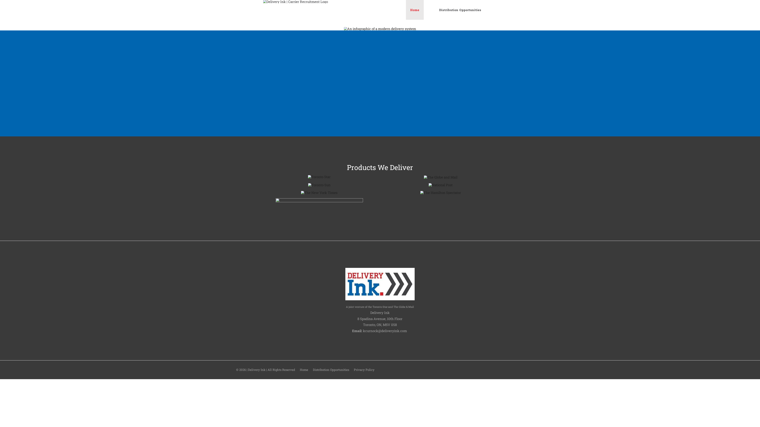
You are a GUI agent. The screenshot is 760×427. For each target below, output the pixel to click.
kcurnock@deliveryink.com (385, 331)
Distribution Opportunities (331, 370)
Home (304, 370)
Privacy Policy (364, 370)
